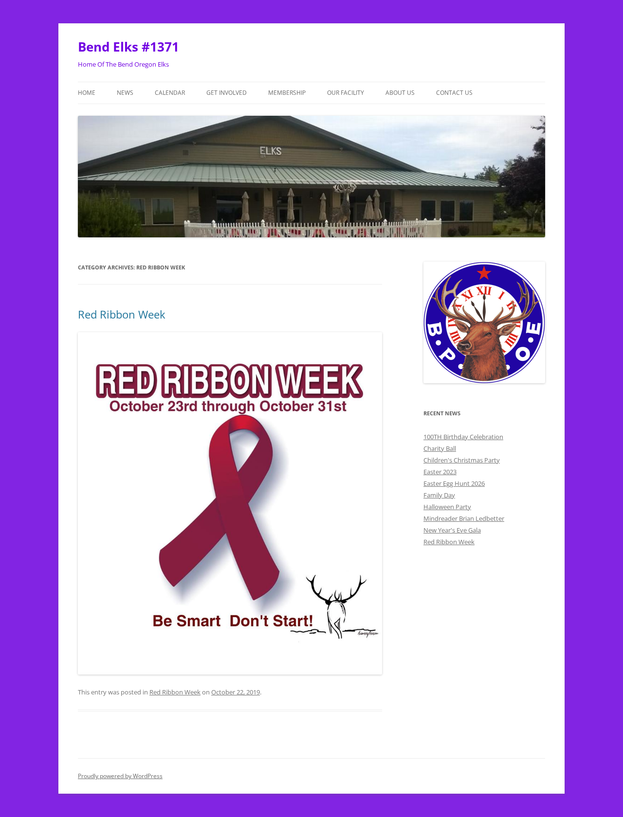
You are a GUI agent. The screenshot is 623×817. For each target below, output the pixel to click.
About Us (400, 93)
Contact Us (454, 93)
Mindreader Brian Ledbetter (463, 518)
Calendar (170, 93)
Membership (287, 93)
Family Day (439, 495)
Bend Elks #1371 (128, 46)
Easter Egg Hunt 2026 (454, 483)
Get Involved (226, 93)
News (125, 93)
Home (86, 93)
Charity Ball (439, 448)
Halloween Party (447, 506)
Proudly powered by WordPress (120, 776)
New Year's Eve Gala (452, 530)
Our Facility (345, 93)
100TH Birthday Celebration (463, 436)
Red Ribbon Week (121, 314)
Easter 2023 (440, 471)
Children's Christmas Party (461, 460)
